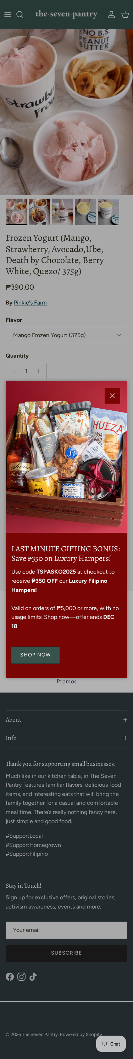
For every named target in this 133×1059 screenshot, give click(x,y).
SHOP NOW (35, 655)
